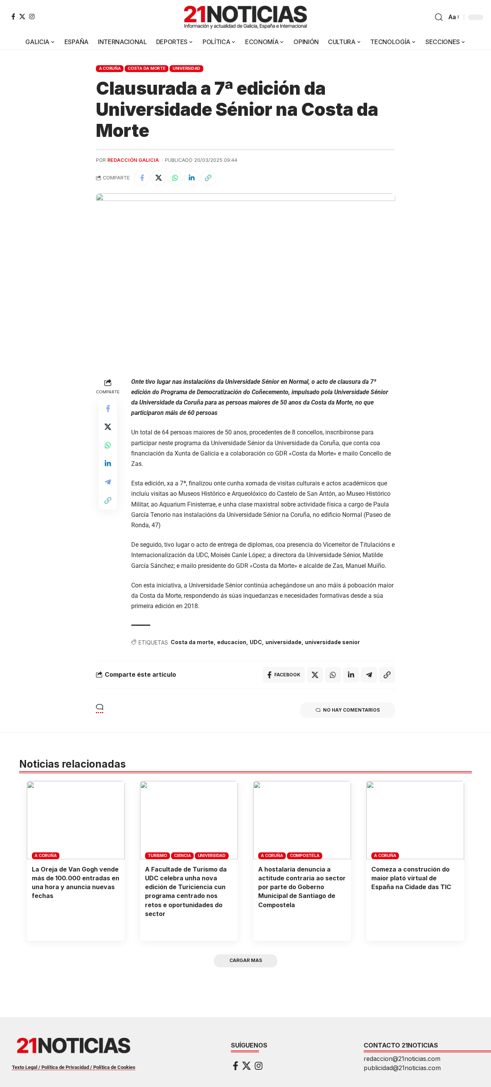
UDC (256, 642)
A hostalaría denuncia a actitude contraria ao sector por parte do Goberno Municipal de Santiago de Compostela (302, 887)
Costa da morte (192, 642)
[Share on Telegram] (108, 482)
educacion (231, 642)
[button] (439, 17)
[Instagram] (31, 16)
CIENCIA (182, 855)
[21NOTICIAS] (245, 17)
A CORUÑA (110, 68)
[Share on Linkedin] (191, 178)
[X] (22, 16)
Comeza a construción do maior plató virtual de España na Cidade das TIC (411, 878)
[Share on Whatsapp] (175, 178)
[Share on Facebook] (142, 178)
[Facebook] (13, 16)
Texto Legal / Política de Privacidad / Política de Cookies (73, 1067)
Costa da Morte (147, 68)
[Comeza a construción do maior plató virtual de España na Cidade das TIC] (415, 820)
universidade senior (332, 642)
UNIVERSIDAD (186, 68)
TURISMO (157, 855)
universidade (283, 642)
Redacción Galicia (133, 160)
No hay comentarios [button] (351, 710)
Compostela (305, 855)
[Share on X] (158, 178)
